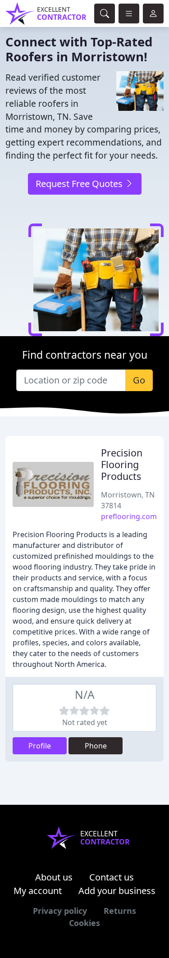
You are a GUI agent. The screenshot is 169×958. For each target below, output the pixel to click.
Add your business (116, 891)
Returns (120, 910)
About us (54, 877)
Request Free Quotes (80, 184)
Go (139, 380)
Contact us (111, 877)
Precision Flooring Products (121, 464)
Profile (39, 746)
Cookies (84, 922)
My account (38, 891)
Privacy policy (60, 910)
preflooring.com (129, 516)
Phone (96, 746)
